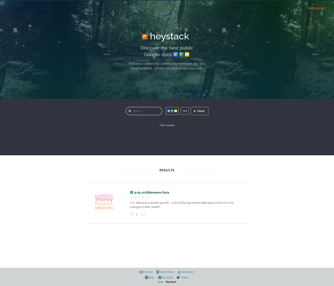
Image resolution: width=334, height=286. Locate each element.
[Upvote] (132, 214)
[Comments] (143, 214)
